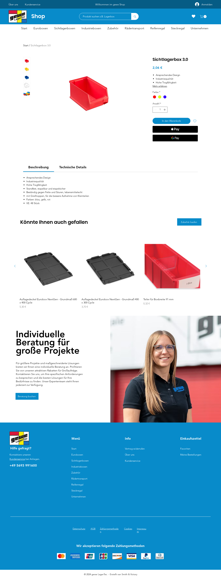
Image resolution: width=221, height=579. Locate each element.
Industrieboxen (79, 466)
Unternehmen (78, 496)
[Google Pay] (175, 138)
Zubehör (75, 472)
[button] (203, 16)
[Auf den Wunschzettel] (195, 121)
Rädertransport (79, 478)
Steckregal (77, 490)
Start (25, 45)
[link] (38, 167)
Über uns (129, 454)
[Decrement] (155, 109)
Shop (38, 16)
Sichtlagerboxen (80, 460)
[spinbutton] (160, 109)
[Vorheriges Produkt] (15, 266)
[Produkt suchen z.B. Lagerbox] (134, 16)
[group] (110, 273)
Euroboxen (77, 454)
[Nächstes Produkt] (206, 266)
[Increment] (165, 109)
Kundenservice (17, 459)
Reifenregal (77, 484)
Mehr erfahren (160, 86)
